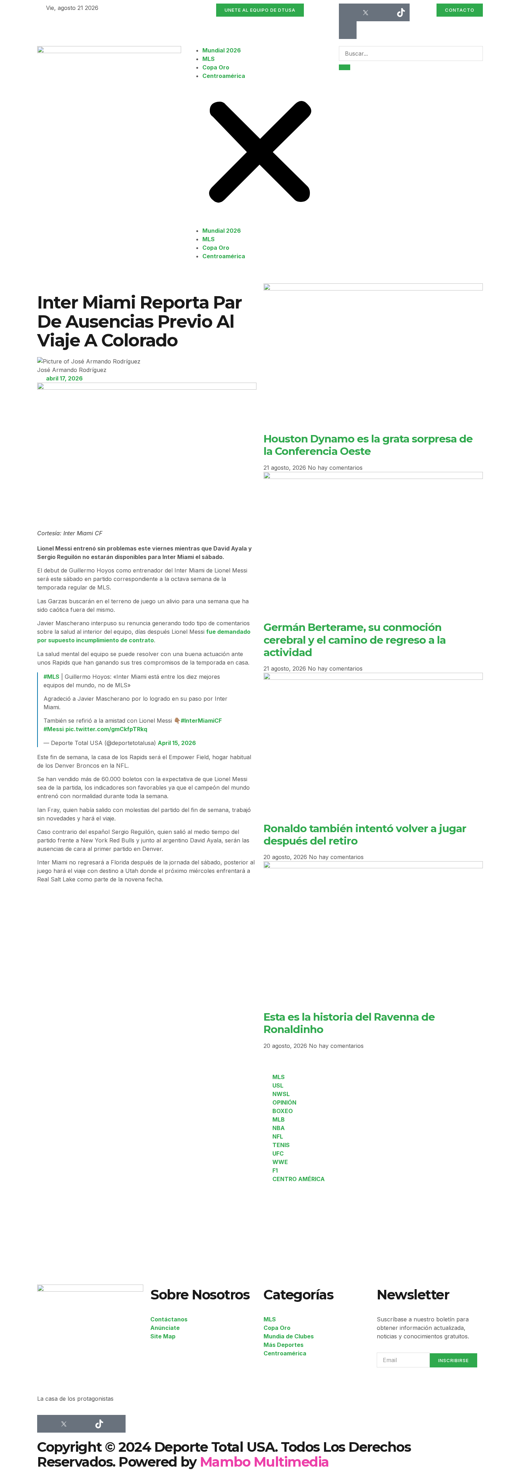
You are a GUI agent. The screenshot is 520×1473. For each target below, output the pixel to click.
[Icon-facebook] (348, 12)
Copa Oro (215, 67)
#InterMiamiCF (201, 720)
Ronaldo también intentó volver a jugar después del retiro (365, 834)
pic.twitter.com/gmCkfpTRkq (106, 729)
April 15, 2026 (177, 742)
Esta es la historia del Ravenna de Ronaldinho (349, 1022)
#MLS (51, 676)
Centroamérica (223, 75)
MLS (208, 58)
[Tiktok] (401, 12)
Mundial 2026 (221, 50)
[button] (260, 153)
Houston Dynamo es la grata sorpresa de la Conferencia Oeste (368, 444)
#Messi (54, 729)
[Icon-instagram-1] (383, 12)
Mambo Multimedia (264, 1462)
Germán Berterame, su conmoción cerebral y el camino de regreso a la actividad (355, 640)
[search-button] (344, 67)
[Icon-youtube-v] (348, 30)
